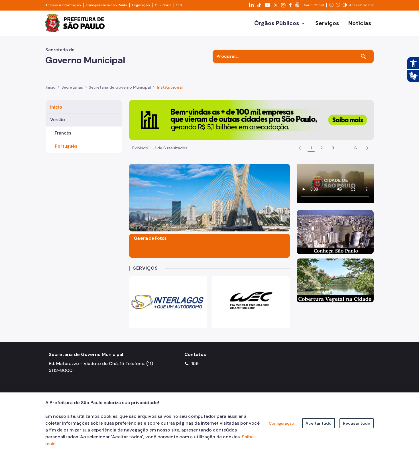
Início (51, 87)
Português (66, 146)
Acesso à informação (63, 5)
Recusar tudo (356, 423)
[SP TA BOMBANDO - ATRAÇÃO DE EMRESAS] (251, 120)
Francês (63, 133)
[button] (367, 147)
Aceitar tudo (318, 423)
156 (179, 5)
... (344, 147)
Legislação (141, 5)
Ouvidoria (163, 5)
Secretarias (72, 87)
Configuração (281, 423)
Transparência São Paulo (106, 5)
